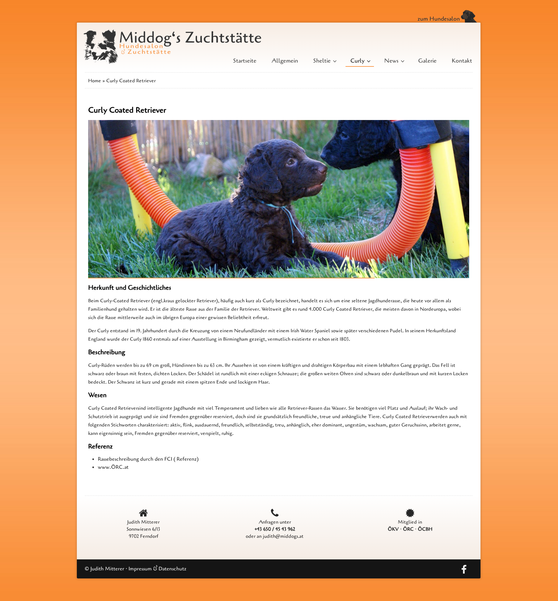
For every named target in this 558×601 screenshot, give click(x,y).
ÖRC (408, 529)
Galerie (427, 61)
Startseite (244, 61)
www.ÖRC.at (113, 467)
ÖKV (393, 529)
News (393, 61)
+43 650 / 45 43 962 (274, 529)
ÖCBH (425, 529)
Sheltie (324, 61)
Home (94, 80)
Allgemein (285, 61)
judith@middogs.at (283, 536)
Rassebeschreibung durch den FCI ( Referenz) (148, 459)
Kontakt (462, 61)
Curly (359, 61)
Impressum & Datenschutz (157, 568)
